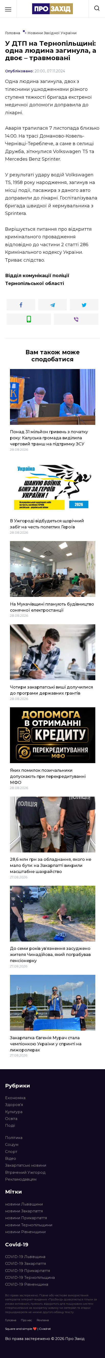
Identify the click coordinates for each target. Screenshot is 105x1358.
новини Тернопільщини (28, 1225)
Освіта (11, 1118)
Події (10, 1125)
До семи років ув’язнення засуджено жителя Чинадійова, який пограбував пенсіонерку (50, 954)
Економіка (15, 1098)
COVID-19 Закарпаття (25, 1263)
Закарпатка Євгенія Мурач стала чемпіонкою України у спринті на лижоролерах (46, 1043)
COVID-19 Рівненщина (26, 1284)
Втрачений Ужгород (25, 1172)
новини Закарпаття (24, 1211)
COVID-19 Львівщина (25, 1256)
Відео (10, 1158)
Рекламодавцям (20, 1179)
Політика (13, 1137)
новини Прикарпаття (26, 1218)
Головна (10, 1320)
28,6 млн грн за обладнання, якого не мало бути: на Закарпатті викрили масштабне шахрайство (50, 865)
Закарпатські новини (25, 1165)
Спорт (11, 1151)
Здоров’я (14, 1104)
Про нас (26, 1320)
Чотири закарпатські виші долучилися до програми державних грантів (51, 690)
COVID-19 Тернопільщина (30, 1277)
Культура (13, 1112)
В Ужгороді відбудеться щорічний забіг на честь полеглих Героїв (47, 523)
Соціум (11, 1144)
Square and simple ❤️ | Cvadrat (28, 1329)
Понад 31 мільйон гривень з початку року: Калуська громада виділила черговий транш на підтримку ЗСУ (49, 437)
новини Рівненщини (25, 1232)
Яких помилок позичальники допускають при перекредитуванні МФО (48, 776)
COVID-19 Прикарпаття (27, 1270)
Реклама (43, 1320)
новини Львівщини (24, 1204)
